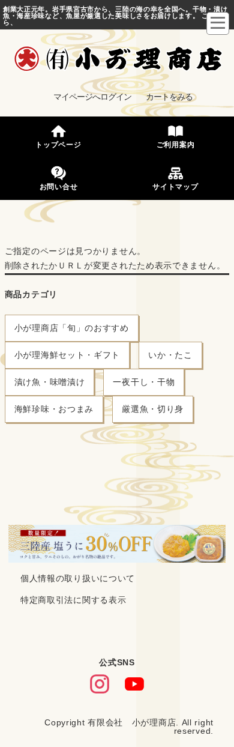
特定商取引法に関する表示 (73, 600)
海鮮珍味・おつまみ (54, 409)
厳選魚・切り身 (153, 409)
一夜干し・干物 (144, 382)
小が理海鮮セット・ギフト (67, 355)
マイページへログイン (92, 96)
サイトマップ (175, 187)
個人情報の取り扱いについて (77, 578)
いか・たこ (170, 355)
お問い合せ (59, 187)
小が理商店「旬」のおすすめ (71, 328)
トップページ (58, 145)
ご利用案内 (176, 145)
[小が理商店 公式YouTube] (134, 685)
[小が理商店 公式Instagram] (99, 685)
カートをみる (169, 96)
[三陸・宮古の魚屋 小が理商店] (118, 59)
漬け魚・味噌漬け (49, 382)
